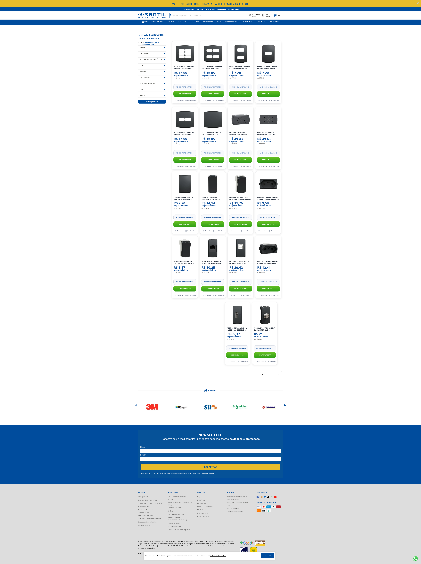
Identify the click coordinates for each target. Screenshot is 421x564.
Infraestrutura (247, 22)
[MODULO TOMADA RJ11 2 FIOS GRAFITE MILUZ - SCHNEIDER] (240, 248)
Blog (198, 497)
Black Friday (201, 500)
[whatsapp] (272, 497)
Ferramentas (274, 22)
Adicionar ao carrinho (185, 87)
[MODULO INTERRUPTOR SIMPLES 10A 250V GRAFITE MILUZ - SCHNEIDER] (184, 248)
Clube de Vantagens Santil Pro (147, 522)
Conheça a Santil (143, 497)
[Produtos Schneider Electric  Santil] (240, 407)
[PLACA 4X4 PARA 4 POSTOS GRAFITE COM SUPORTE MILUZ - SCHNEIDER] (212, 54)
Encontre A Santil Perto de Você (148, 500)
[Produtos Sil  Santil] (210, 407)
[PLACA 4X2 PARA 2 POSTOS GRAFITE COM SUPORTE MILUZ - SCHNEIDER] (240, 54)
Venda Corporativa (144, 525)
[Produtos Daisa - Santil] (269, 407)
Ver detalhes (191, 101)
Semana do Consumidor (204, 507)
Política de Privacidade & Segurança (179, 530)
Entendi (267, 556)
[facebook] (258, 497)
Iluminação (182, 22)
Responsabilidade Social (145, 515)
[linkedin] (265, 497)
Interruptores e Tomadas (212, 22)
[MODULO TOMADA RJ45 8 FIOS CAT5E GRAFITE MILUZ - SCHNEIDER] (212, 248)
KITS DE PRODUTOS (231, 22)
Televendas (192, 9)
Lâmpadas (170, 22)
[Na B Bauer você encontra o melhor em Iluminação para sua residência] (181, 407)
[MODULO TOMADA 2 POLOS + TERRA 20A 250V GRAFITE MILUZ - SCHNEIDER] (268, 248)
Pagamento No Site (174, 523)
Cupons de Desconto (203, 516)
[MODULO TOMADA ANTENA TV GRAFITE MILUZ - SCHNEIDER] (265, 315)
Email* (142, 455)
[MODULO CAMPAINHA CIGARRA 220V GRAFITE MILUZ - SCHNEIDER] (268, 119)
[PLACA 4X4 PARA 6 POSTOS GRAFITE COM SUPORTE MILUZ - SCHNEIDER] (184, 54)
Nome (142, 447)
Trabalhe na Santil (143, 507)
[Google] (247, 544)
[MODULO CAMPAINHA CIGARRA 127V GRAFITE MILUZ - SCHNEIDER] (240, 119)
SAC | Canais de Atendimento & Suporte (177, 498)
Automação (261, 22)
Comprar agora (185, 94)
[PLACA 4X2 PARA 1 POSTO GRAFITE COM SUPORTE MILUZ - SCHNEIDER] (268, 54)
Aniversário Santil (202, 513)
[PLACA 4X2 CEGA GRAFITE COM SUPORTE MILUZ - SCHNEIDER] (184, 184)
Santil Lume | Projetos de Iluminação (149, 519)
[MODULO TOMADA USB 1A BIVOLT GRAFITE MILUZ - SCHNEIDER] (237, 315)
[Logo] (152, 15)
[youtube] (275, 497)
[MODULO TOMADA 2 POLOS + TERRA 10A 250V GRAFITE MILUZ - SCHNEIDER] (268, 184)
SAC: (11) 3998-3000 (233, 508)
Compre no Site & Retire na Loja (177, 520)
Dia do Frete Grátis (203, 510)
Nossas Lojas (233, 9)
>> (279, 374)
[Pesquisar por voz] (170, 15)
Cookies (170, 511)
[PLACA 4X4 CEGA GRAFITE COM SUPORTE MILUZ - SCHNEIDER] (212, 119)
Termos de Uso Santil (174, 508)
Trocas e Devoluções (174, 526)
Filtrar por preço (152, 102)
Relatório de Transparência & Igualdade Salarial (147, 511)
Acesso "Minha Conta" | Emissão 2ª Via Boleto (180, 503)
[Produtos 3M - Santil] (152, 407)
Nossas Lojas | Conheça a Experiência (150, 503)
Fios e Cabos (195, 22)
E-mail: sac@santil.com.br (235, 512)
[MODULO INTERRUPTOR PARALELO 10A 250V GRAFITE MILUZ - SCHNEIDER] (240, 184)
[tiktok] (268, 497)
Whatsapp (215, 9)
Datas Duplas (201, 503)
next (285, 405)
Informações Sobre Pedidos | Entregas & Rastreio (177, 515)
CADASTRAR (210, 466)
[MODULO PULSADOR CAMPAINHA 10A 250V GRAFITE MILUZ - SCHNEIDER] (212, 184)
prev (136, 405)
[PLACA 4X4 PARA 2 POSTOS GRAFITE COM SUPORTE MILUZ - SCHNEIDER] (184, 119)
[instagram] (261, 497)
